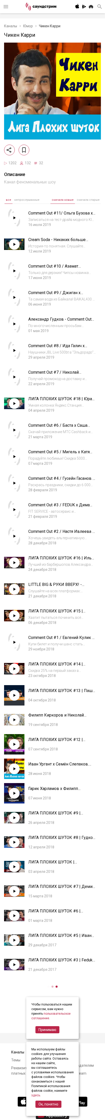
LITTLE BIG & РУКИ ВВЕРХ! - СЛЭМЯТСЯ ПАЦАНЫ (55, 587)
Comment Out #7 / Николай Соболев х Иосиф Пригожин (55, 375)
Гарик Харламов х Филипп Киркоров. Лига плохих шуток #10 (61, 791)
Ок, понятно (48, 1104)
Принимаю (47, 1030)
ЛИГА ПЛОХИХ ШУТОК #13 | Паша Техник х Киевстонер (61, 693)
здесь (35, 1095)
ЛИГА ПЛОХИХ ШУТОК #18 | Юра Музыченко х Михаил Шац (60, 401)
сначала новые (63, 200)
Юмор (28, 26)
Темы (15, 1060)
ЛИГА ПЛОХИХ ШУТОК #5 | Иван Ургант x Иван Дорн (59, 938)
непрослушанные (27, 200)
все (8, 200)
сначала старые (88, 200)
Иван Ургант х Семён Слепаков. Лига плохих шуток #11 (58, 767)
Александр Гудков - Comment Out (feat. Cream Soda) (59, 322)
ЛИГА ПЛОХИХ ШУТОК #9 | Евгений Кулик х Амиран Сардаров (61, 816)
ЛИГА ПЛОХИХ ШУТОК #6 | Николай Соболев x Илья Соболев (61, 914)
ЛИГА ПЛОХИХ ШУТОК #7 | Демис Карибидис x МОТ (61, 889)
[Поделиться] (9, 150)
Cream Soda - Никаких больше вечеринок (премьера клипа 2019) (61, 242)
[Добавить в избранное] (24, 150)
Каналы (10, 26)
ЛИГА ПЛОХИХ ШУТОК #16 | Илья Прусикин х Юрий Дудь (61, 560)
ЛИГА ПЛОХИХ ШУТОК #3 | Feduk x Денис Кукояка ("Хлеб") (62, 962)
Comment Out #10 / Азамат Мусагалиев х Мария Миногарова (60, 269)
